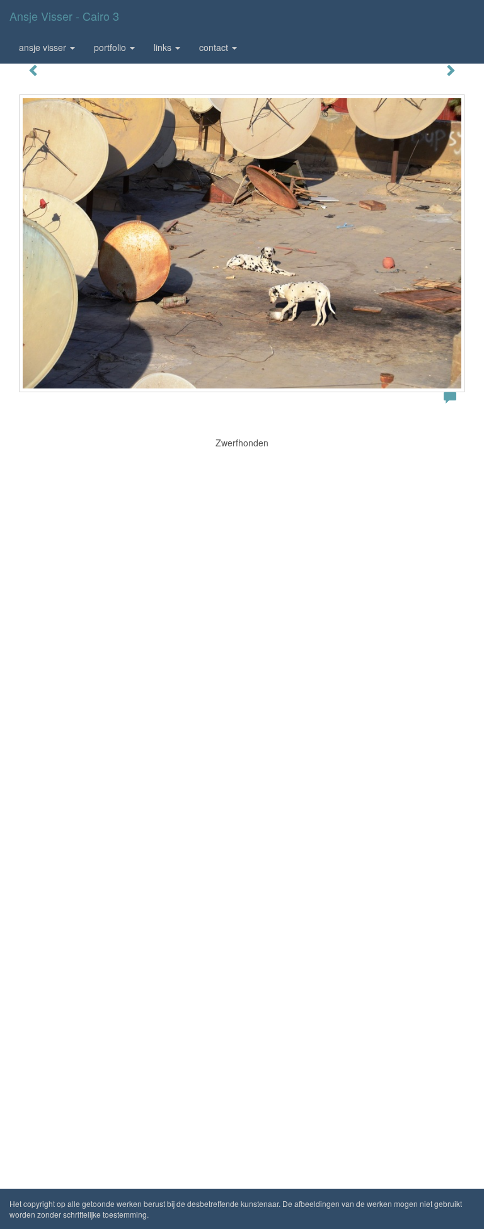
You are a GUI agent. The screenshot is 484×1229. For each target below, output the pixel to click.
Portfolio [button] (111, 47)
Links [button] (164, 47)
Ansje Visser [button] (44, 47)
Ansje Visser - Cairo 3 (64, 16)
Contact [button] (215, 47)
